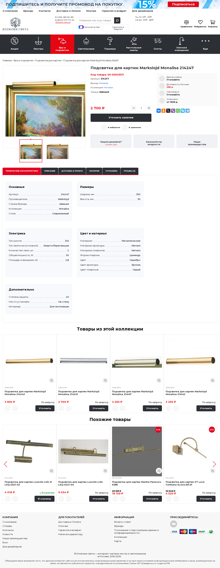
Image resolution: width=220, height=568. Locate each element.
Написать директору (70, 534)
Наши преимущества (15, 538)
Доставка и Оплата (68, 10)
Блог (5, 542)
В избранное (114, 127)
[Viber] (173, 111)
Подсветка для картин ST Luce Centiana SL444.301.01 (185, 483)
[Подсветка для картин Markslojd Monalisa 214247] (44, 106)
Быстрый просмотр (51, 380)
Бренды (28, 10)
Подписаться (183, 4)
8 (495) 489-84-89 (64, 17)
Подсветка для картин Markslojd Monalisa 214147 (132, 393)
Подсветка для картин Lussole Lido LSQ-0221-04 (80, 483)
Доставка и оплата (72, 171)
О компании (10, 10)
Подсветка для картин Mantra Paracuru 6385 (136, 483)
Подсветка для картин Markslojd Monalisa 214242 (25, 393)
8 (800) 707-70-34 (64, 20)
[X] (168, 111)
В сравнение (135, 127)
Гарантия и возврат (114, 10)
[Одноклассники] (163, 111)
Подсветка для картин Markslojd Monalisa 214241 (78, 393)
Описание (49, 171)
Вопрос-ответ (122, 521)
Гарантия (94, 171)
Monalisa (108, 87)
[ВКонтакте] (159, 111)
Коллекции (120, 537)
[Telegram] (187, 111)
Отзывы (7, 526)
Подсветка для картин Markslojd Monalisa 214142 (186, 393)
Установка (111, 171)
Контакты (45, 10)
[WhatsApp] (178, 111)
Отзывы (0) (129, 171)
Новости (8, 534)
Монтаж (91, 10)
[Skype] (183, 111)
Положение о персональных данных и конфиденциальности (136, 531)
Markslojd (103, 83)
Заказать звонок (63, 22)
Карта (117, 541)
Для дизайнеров (142, 10)
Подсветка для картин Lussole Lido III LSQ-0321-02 (28, 483)
